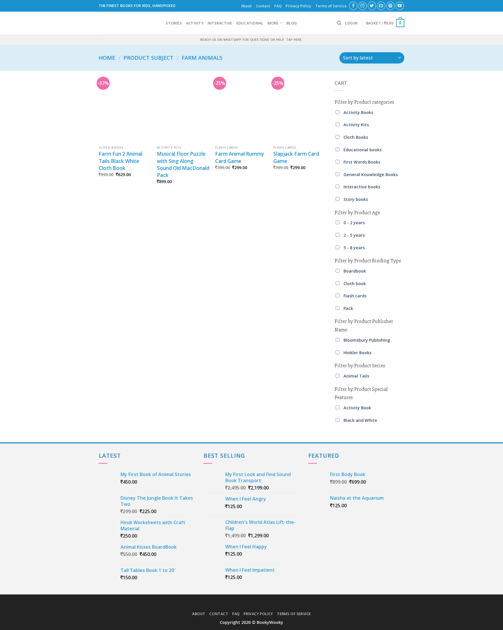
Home (107, 57)
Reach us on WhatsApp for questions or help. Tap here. (251, 39)
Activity (194, 23)
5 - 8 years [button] (354, 247)
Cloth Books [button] (355, 137)
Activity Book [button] (357, 407)
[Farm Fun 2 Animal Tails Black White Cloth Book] (125, 111)
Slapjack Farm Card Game (296, 157)
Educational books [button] (362, 149)
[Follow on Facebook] (353, 5)
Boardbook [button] (354, 271)
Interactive (220, 23)
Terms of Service (331, 5)
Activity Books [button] (358, 112)
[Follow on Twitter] (372, 5)
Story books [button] (355, 199)
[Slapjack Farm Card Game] (299, 111)
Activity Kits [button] (356, 124)
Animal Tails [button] (356, 376)
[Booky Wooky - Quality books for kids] (128, 23)
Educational (249, 23)
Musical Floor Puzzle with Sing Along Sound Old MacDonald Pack (183, 164)
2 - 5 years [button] (354, 235)
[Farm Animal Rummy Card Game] (241, 111)
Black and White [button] (360, 420)
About (246, 5)
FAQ (277, 5)
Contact (263, 5)
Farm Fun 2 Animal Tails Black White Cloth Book (120, 160)
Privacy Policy (298, 5)
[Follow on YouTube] (400, 5)
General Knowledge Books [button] (370, 174)
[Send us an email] (381, 5)
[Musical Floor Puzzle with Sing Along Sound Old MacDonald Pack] (183, 111)
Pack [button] (348, 308)
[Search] (339, 23)
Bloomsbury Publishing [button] (366, 340)
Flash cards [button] (354, 296)
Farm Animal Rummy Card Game (239, 157)
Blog (291, 23)
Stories (174, 23)
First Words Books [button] (361, 162)
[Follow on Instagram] (362, 5)
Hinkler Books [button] (357, 352)
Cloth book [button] (354, 283)
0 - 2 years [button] (354, 222)
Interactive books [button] (361, 186)
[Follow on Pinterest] (390, 5)
